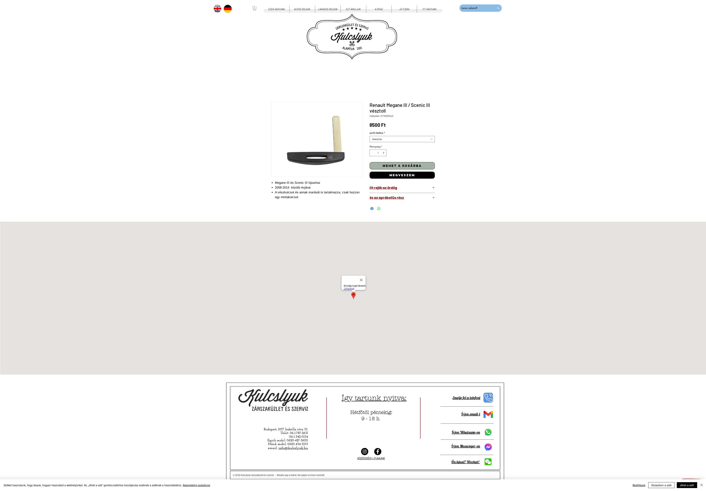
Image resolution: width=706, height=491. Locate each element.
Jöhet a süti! (687, 485)
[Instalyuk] (364, 451)
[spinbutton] (378, 153)
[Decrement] (372, 153)
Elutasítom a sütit (661, 485)
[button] (254, 8)
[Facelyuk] (377, 451)
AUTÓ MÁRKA (377, 133)
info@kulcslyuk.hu (293, 448)
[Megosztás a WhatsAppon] (379, 208)
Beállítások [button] (639, 485)
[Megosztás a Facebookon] (372, 208)
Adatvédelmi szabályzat (196, 485)
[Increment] (384, 153)
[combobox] (402, 139)
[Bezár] (701, 485)
